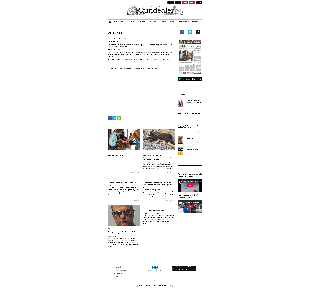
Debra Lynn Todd (192, 139)
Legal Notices (183, 22)
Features (123, 22)
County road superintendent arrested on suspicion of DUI (122, 233)
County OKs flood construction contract (189, 114)
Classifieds (152, 22)
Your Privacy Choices (160, 285)
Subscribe (184, 2)
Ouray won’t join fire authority (154, 211)
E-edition (199, 2)
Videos (170, 2)
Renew (192, 2)
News (115, 22)
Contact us (172, 22)
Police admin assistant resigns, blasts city (122, 182)
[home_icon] (110, 22)
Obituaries (142, 22)
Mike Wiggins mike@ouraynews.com (153, 213)
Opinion (132, 22)
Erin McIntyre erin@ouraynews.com (152, 161)
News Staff (113, 38)
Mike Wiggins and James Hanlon (152, 189)
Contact (178, 266)
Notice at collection (145, 285)
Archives (195, 22)
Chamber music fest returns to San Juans (193, 101)
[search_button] (200, 21)
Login (177, 2)
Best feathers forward (116, 155)
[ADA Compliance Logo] (155, 269)
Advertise (163, 22)
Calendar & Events (192, 150)
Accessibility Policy (184, 269)
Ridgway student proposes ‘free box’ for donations (189, 127)
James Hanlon (112, 236)
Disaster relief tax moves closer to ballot (157, 182)
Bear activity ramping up (152, 155)
